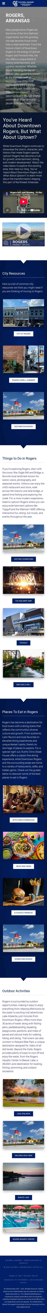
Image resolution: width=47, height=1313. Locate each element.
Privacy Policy (31, 1275)
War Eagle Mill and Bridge (27, 472)
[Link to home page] (23, 3)
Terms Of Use (15, 1275)
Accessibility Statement (16, 1280)
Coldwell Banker (14, 1260)
